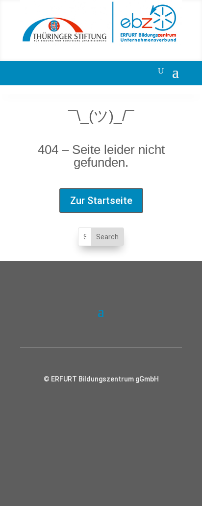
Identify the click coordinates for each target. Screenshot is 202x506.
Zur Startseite (101, 200)
